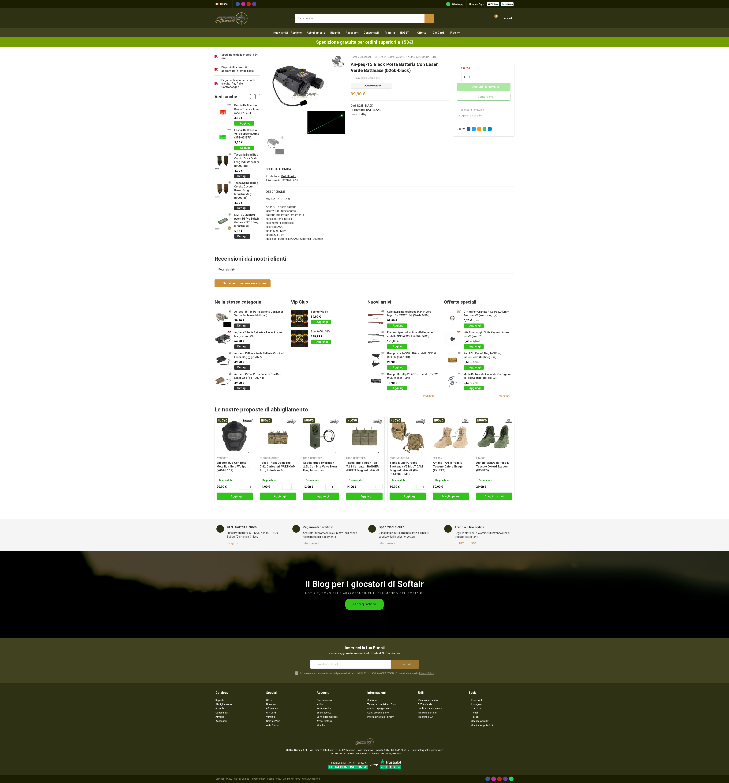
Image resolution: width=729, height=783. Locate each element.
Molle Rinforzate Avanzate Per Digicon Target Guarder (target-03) (487, 376)
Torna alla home (507, 57)
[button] (252, 96)
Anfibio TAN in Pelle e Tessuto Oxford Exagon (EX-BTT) (448, 466)
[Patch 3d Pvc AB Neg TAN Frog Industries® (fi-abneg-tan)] (452, 360)
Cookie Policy (274, 778)
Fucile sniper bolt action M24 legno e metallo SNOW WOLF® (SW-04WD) (410, 334)
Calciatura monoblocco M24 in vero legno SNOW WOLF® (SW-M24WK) (409, 313)
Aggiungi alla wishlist (470, 115)
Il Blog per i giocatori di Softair (364, 584)
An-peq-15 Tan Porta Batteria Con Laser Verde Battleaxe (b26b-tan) (258, 313)
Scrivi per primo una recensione (244, 283)
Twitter (474, 129)
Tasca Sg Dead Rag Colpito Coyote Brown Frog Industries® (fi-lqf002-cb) (246, 190)
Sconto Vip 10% (320, 331)
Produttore (272, 176)
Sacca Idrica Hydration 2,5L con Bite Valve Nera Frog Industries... (320, 466)
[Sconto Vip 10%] (299, 338)
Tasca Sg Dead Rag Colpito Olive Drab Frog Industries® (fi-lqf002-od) (247, 160)
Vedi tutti (428, 396)
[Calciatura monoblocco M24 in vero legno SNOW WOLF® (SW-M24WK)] (375, 318)
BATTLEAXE (373, 109)
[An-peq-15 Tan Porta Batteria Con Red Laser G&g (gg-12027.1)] (223, 381)
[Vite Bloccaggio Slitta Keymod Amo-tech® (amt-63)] (452, 339)
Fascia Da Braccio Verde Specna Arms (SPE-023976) (246, 134)
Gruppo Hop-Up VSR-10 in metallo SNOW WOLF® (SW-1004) (412, 376)
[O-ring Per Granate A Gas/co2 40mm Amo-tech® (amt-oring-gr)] (452, 318)
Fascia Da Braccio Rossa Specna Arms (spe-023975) (247, 109)
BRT (461, 543)
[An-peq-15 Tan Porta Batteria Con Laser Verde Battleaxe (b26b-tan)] (223, 318)
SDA (473, 543)
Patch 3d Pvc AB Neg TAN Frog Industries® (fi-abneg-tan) (482, 355)
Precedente (502, 57)
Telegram (490, 129)
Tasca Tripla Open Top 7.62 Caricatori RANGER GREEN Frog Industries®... (364, 466)
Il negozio (233, 543)
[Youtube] (249, 4)
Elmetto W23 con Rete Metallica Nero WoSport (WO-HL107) (233, 466)
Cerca (429, 18)
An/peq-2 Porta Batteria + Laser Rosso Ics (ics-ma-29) (258, 334)
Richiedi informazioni (472, 109)
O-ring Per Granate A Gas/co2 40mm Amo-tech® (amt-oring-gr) (486, 313)
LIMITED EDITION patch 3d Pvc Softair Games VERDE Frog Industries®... (246, 220)
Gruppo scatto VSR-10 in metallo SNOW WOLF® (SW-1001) (411, 355)
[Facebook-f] (238, 4)
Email (479, 129)
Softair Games (241, 778)
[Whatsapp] (511, 779)
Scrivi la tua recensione (367, 78)
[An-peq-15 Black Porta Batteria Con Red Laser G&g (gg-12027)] (223, 360)
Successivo (511, 57)
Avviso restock (372, 85)
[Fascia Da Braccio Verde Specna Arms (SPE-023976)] (223, 136)
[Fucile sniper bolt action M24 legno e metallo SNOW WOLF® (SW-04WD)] (375, 339)
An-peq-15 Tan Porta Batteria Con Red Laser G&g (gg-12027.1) (257, 376)
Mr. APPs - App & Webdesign (305, 778)
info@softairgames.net (430, 750)
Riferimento (273, 180)
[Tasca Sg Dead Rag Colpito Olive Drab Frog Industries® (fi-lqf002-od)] (223, 161)
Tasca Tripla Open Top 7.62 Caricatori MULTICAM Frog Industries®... (277, 466)
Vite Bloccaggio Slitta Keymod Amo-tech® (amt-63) (486, 334)
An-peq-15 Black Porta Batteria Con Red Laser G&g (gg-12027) (259, 355)
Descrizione (275, 192)
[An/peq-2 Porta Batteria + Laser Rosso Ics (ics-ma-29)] (223, 339)
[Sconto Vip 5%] (299, 318)
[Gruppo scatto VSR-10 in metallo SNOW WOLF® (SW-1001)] (375, 360)
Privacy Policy (426, 673)
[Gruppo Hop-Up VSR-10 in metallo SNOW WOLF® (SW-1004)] (375, 381)
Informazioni (311, 543)
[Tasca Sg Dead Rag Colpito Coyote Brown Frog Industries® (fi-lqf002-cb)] (223, 189)
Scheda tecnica (278, 169)
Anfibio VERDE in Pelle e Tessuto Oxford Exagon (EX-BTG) (492, 466)
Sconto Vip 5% (319, 311)
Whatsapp (457, 4)
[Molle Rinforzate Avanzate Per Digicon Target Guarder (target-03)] (452, 381)
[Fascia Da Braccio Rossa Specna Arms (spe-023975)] (223, 112)
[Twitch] (254, 4)
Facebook (468, 129)
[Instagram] (243, 4)
